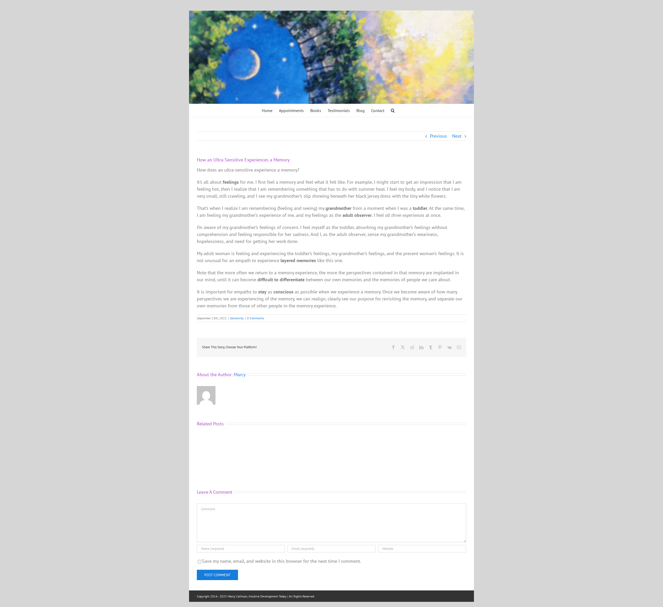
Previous (438, 136)
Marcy (240, 374)
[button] (393, 110)
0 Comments (255, 318)
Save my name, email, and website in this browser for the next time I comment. (281, 561)
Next (457, 136)
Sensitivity (237, 318)
